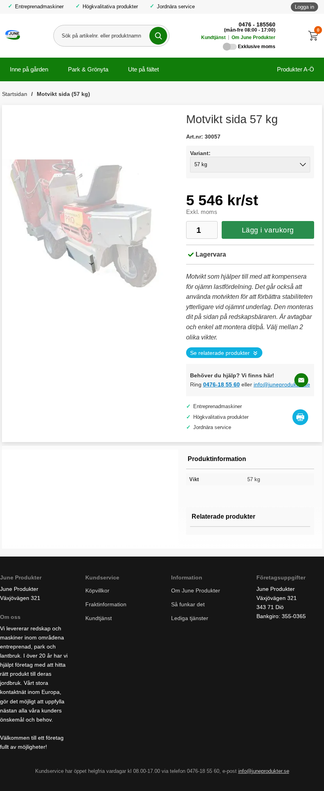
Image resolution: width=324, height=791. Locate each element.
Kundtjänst (213, 37)
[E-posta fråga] (301, 380)
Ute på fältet (143, 69)
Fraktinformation (105, 604)
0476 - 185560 (257, 24)
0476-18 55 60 (221, 384)
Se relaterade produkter (220, 353)
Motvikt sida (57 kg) (63, 94)
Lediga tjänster (189, 618)
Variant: (200, 153)
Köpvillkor (97, 590)
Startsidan (14, 94)
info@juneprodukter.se (282, 384)
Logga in (304, 7)
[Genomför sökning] (158, 36)
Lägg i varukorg (268, 230)
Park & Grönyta (88, 69)
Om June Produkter (253, 37)
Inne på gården (29, 69)
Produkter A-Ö (295, 69)
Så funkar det (188, 604)
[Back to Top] (276, 773)
